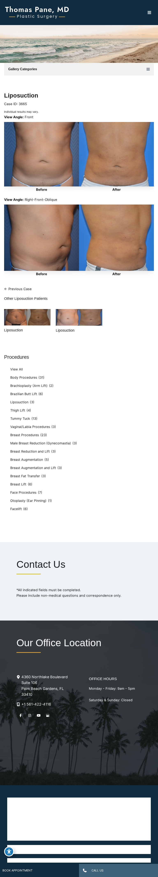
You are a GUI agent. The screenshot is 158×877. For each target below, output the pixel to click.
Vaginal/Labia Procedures (30, 427)
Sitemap (114, 860)
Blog (116, 836)
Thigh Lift (17, 410)
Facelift (16, 509)
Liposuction (19, 402)
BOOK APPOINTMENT (17, 870)
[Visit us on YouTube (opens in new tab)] (39, 715)
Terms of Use (95, 860)
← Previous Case (18, 289)
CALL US (97, 870)
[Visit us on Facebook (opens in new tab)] (20, 715)
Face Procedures (23, 492)
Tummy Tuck (20, 418)
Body (116, 810)
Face (42, 836)
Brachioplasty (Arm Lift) (29, 386)
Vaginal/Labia (116, 819)
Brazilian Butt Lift (23, 394)
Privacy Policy (70, 860)
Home (42, 802)
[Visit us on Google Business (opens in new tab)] (48, 715)
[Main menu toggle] (149, 12)
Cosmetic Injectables (42, 828)
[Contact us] (85, 870)
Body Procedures (23, 377)
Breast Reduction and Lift (30, 451)
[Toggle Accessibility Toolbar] (9, 851)
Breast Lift (18, 484)
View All (16, 369)
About (42, 810)
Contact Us (116, 828)
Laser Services (42, 819)
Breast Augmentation (26, 459)
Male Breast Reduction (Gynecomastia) (40, 443)
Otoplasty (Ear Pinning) (28, 501)
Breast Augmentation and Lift (33, 468)
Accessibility (46, 860)
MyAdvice (79, 852)
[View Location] (18, 677)
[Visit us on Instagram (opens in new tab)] (30, 715)
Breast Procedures (24, 435)
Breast (116, 802)
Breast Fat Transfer (25, 476)
